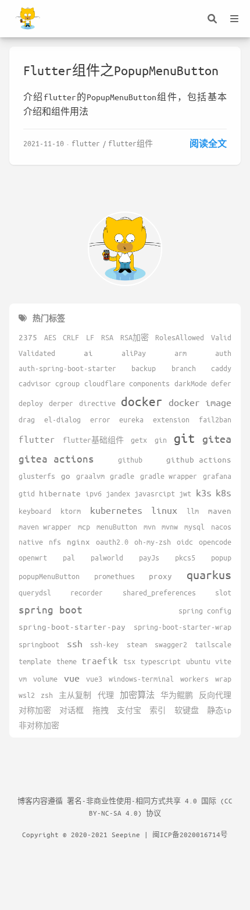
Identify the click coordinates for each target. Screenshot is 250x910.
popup (221, 557)
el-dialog (62, 419)
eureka (131, 419)
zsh (47, 695)
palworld (107, 557)
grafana (217, 476)
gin (161, 440)
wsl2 (27, 695)
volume (45, 678)
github (130, 459)
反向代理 (215, 695)
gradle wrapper (168, 476)
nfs (55, 541)
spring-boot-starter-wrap (182, 627)
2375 (28, 337)
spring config (204, 610)
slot (223, 592)
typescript (160, 661)
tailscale (213, 644)
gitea (216, 438)
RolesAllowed (179, 337)
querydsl (35, 592)
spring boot (51, 609)
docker (142, 401)
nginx (78, 541)
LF (90, 337)
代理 (106, 695)
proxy (160, 576)
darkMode (190, 383)
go (65, 476)
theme (66, 661)
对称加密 (35, 710)
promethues (114, 576)
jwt (185, 493)
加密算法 (137, 695)
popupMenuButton (49, 576)
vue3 (94, 678)
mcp (84, 526)
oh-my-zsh (152, 541)
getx (139, 440)
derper (61, 403)
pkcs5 (185, 557)
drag (27, 419)
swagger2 (171, 644)
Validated (37, 353)
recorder (86, 592)
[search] (212, 19)
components (149, 383)
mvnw (170, 526)
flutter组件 (130, 143)
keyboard (35, 511)
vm (23, 678)
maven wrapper (45, 526)
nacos (221, 526)
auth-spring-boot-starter (67, 368)
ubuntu (198, 661)
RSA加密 (134, 337)
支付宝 (129, 710)
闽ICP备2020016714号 (190, 834)
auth (223, 353)
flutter (86, 143)
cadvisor (35, 383)
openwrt (33, 557)
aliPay (134, 353)
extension (171, 419)
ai (88, 353)
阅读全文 (208, 143)
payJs (149, 557)
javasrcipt (154, 493)
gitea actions (56, 458)
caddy (221, 368)
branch (184, 368)
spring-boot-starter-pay (72, 627)
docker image (200, 402)
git (184, 438)
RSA (107, 337)
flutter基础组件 (93, 440)
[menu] (234, 19)
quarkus (209, 574)
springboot (39, 644)
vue (72, 677)
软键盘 (186, 710)
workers (194, 678)
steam (137, 644)
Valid (221, 337)
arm (180, 353)
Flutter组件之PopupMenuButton (121, 70)
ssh (75, 643)
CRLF (71, 337)
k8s (223, 492)
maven (219, 511)
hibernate (60, 493)
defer (221, 383)
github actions (198, 459)
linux (164, 510)
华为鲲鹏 (176, 695)
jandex (118, 493)
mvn (150, 526)
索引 (157, 710)
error (100, 419)
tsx (129, 661)
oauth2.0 (112, 541)
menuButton (117, 526)
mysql (194, 526)
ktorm (70, 511)
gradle (122, 476)
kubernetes (116, 510)
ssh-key (104, 644)
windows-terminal (141, 678)
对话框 (71, 710)
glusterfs (37, 476)
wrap (223, 678)
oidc (185, 541)
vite (223, 661)
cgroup (67, 383)
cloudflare (104, 383)
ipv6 (93, 493)
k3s (204, 492)
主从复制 (75, 695)
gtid (27, 493)
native (31, 541)
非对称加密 (39, 725)
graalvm (90, 476)
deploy (31, 403)
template (35, 661)
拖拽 (100, 710)
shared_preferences (159, 592)
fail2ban (215, 419)
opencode (215, 541)
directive (97, 403)
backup (143, 368)
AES (50, 337)
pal (69, 557)
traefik (99, 660)
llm (193, 511)
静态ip (219, 710)
